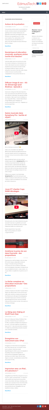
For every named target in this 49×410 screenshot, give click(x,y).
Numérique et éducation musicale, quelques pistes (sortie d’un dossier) (16, 54)
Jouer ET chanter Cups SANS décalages (14, 190)
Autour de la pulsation (14, 24)
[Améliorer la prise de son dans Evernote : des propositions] (16, 248)
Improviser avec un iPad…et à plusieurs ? (16, 370)
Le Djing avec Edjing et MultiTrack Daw (15, 313)
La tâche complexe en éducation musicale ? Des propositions (16, 283)
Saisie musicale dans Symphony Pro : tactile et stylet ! (16, 115)
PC (14, 242)
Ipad (7, 240)
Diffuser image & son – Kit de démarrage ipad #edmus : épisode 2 (16, 85)
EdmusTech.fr (27, 4)
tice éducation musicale (21, 242)
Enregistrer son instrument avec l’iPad (14, 339)
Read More (8, 46)
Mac (12, 242)
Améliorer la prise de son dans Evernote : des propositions (16, 253)
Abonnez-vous (37, 51)
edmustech (13, 26)
